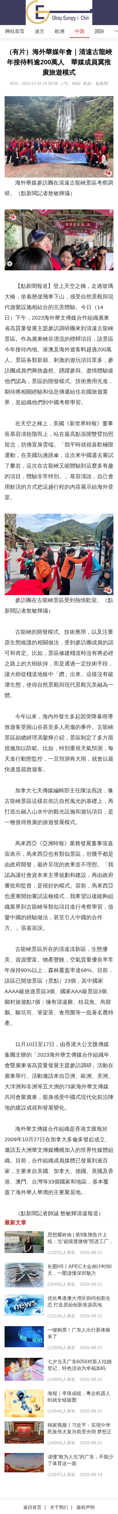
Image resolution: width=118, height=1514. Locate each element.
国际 (99, 31)
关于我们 (59, 1507)
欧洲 (59, 31)
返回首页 (32, 1507)
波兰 (39, 31)
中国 (79, 31)
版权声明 (86, 1507)
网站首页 (15, 31)
